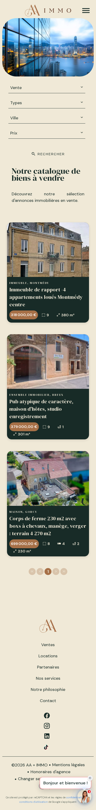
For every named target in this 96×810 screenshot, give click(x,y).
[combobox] (46, 87)
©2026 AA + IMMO (29, 765)
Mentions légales (68, 765)
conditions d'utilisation (33, 801)
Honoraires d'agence (50, 772)
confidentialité (74, 797)
